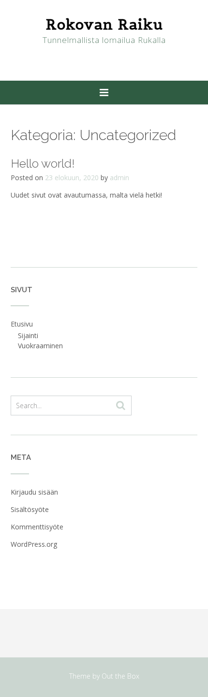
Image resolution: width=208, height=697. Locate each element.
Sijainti (28, 335)
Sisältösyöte (30, 509)
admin (119, 177)
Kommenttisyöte (37, 526)
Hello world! (42, 163)
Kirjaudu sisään (34, 492)
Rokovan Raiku (104, 24)
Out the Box (120, 676)
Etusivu (22, 323)
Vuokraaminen (40, 345)
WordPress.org (34, 544)
